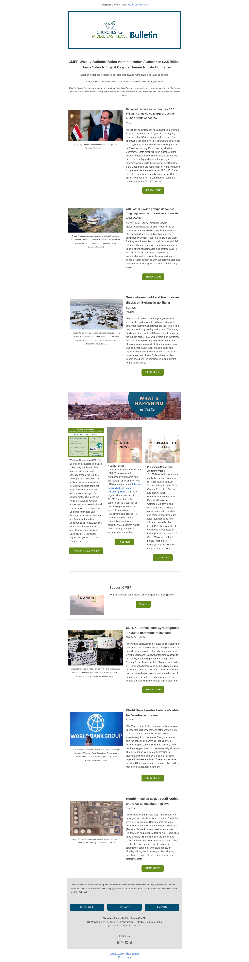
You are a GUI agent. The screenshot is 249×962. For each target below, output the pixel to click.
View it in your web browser (138, 5)
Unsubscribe (116, 953)
